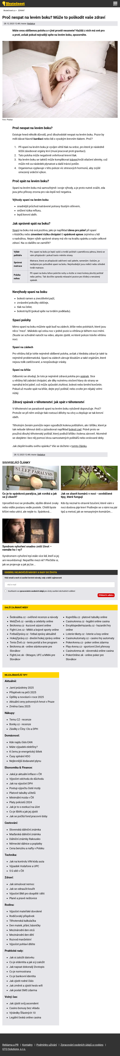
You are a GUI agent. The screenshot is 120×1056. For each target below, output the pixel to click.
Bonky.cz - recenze (20, 724)
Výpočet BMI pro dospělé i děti (26, 893)
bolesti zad (75, 429)
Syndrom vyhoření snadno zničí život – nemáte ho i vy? (27, 548)
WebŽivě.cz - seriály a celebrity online (31, 621)
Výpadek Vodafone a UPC (24, 866)
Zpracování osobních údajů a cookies (82, 1044)
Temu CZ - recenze (20, 719)
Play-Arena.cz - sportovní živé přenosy (88, 646)
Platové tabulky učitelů (22, 792)
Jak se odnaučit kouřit (22, 888)
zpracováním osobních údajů (32, 591)
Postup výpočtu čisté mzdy (25, 788)
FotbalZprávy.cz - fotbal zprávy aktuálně (33, 633)
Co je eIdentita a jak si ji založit (27, 962)
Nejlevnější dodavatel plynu (25, 760)
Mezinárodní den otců (22, 930)
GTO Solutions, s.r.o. (14, 1049)
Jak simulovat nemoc (21, 884)
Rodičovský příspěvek (21, 916)
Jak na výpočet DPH (21, 783)
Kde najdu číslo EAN (20, 742)
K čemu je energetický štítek (25, 751)
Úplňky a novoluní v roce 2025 (26, 697)
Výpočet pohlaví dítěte (22, 944)
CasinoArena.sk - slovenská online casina (90, 650)
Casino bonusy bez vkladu (24, 1008)
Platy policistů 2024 (20, 802)
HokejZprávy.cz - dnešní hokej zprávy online (35, 638)
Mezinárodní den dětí (21, 934)
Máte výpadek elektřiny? (23, 746)
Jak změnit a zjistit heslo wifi (26, 985)
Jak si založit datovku (21, 957)
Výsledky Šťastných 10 (22, 1012)
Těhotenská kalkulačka (22, 920)
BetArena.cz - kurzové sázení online (30, 625)
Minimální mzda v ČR (21, 797)
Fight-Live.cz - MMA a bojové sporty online (34, 629)
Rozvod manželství (20, 939)
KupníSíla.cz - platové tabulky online (86, 617)
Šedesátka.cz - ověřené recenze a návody (34, 617)
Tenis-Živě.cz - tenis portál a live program (33, 642)
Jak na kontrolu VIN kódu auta (26, 861)
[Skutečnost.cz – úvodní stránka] (13, 3)
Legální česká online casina (25, 1017)
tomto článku (79, 446)
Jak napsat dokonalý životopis (26, 966)
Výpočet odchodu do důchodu (26, 778)
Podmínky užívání (46, 1044)
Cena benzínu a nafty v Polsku (26, 848)
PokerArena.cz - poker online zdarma (87, 642)
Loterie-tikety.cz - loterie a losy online (87, 633)
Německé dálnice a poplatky (25, 843)
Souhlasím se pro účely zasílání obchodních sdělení (41, 591)
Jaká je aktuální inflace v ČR (25, 774)
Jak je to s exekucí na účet (24, 806)
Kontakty (27, 1044)
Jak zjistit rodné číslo (21, 980)
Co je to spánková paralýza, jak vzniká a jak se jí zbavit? (29, 495)
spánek (84, 376)
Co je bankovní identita (22, 976)
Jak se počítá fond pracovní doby (28, 816)
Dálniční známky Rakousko (24, 838)
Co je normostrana (20, 971)
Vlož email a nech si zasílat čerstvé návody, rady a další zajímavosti (33, 578)
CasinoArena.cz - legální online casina (88, 621)
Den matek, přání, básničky (25, 925)
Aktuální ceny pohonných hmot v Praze (31, 701)
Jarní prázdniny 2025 (21, 687)
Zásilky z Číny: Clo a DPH (23, 728)
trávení (74, 159)
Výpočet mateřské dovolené (25, 911)
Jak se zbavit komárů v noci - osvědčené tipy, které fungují (86, 495)
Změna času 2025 (19, 706)
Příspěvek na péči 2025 (22, 692)
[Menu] (115, 3)
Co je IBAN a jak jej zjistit (23, 811)
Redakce (31, 23)
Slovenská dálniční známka (25, 829)
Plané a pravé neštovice (23, 898)
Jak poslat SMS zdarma (23, 990)
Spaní (15, 230)
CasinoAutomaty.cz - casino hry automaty (90, 638)
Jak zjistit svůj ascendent (23, 1003)
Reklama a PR (10, 1044)
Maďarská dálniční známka (25, 834)
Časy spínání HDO (19, 756)
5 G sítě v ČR (16, 870)
